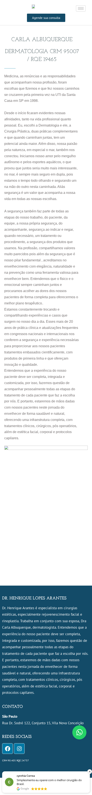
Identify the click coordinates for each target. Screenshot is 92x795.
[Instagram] (19, 748)
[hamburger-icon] (81, 8)
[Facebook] (7, 748)
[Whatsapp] (79, 732)
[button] (89, 771)
